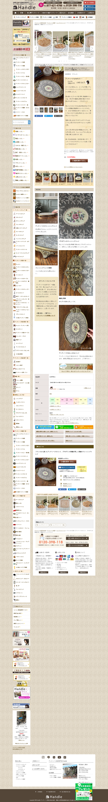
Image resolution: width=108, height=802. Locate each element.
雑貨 (77, 17)
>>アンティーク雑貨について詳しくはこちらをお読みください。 (64, 422)
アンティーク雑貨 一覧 (21, 55)
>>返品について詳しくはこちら (57, 414)
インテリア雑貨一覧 (20, 495)
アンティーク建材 (20, 779)
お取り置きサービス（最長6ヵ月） (44, 436)
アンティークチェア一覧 (21, 210)
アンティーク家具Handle (40, 23)
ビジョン (52, 764)
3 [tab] (64, 61)
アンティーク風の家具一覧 (21, 321)
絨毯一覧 (17, 376)
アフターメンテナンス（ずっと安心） (45, 440)
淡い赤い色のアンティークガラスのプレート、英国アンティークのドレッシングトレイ (92, 54)
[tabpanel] (60, 44)
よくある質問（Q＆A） (38, 768)
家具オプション (19, 606)
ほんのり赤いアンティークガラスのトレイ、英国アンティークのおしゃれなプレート (43, 54)
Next (90, 505)
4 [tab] (67, 61)
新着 (21, 13)
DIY (17, 777)
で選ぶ (21, 145)
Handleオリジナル (22, 201)
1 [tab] (59, 61)
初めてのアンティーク (55, 769)
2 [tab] (61, 61)
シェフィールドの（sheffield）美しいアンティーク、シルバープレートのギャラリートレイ (75, 515)
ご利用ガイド (81, 13)
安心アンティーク (33, 13)
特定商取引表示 (52, 791)
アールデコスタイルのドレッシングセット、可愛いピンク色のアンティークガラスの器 (60, 54)
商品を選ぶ (18, 761)
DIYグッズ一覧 (18, 571)
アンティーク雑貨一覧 (88, 171)
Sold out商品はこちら (18, 749)
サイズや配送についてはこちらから (74, 167)
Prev (37, 505)
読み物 (62, 13)
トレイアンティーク (60, 23)
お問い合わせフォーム (86, 782)
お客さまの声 (36, 765)
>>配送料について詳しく (55, 406)
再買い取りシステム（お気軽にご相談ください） (78, 436)
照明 (57, 17)
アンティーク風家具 (67, 17)
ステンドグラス (20, 771)
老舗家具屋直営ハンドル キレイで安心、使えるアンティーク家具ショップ (25, 6)
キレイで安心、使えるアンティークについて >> (76, 371)
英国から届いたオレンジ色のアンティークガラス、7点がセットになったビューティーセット (76, 54)
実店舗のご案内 (83, 764)
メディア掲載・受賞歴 (55, 777)
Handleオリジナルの (22, 197)
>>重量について (87, 388)
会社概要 (70, 13)
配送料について (67, 483)
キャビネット (21, 769)
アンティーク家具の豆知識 (19, 747)
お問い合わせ (91, 13)
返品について (69, 440)
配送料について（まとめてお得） (74, 431)
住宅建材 (90, 17)
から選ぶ (19, 131)
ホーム (15, 13)
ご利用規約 (39, 791)
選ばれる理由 (53, 767)
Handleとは (52, 766)
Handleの (21, 194)
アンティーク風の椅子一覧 (21, 358)
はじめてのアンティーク (50, 13)
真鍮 (51, 393)
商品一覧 (18, 207)
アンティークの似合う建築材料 (23, 187)
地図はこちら (21, 740)
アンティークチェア (21, 17)
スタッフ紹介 (53, 775)
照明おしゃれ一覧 (19, 394)
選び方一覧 (18, 128)
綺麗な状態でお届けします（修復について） (47, 431)
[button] (36, 84)
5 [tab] (69, 61)
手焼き (22, 191)
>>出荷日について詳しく (55, 409)
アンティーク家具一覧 (20, 260)
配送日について (67, 485)
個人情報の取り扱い (66, 791)
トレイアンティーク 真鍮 (58, 525)
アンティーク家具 (34, 17)
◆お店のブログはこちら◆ (21, 743)
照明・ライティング (21, 774)
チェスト (20, 767)
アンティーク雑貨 (47, 17)
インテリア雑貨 (20, 776)
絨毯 (83, 17)
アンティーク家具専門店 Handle (58, 761)
